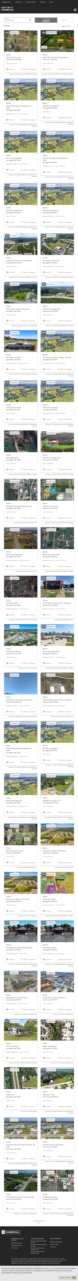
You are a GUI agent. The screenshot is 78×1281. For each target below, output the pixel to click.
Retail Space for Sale (16, 1245)
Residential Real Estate (56, 1242)
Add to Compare (29, 69)
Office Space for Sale (16, 1243)
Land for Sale (14, 1248)
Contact (11, 69)
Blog (51, 2)
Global (42, 2)
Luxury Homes (31, 2)
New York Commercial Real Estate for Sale (37, 1248)
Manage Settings (65, 1278)
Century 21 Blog (54, 1244)
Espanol (18, 2)
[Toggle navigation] (75, 9)
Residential (7, 2)
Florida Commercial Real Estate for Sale (39, 1241)
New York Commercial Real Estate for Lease (37, 1252)
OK (74, 1278)
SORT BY (64, 26)
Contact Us (53, 1247)
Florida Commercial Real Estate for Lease (39, 1245)
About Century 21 (55, 1238)
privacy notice (49, 1268)
